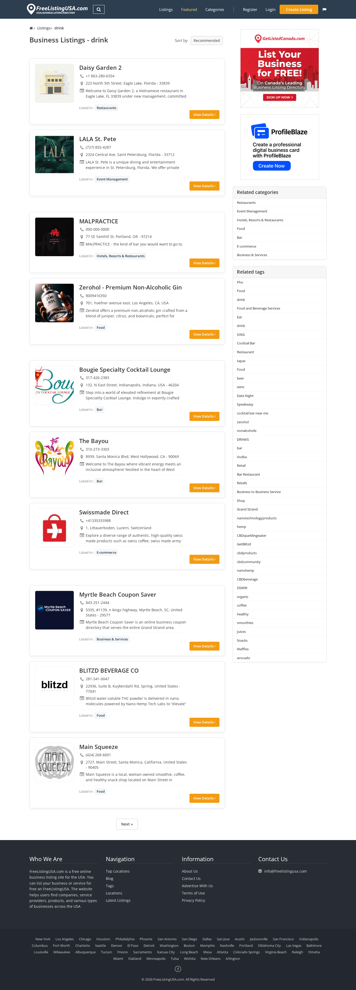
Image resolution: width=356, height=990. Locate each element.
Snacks (242, 640)
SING (241, 334)
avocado (243, 657)
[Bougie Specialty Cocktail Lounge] (54, 385)
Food (101, 327)
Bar (100, 409)
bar (239, 448)
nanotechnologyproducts (257, 518)
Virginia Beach (276, 952)
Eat (239, 317)
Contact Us (191, 878)
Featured (189, 9)
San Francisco (283, 939)
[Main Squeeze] (54, 762)
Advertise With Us (197, 885)
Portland (246, 945)
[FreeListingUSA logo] (57, 9)
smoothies (245, 622)
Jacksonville (259, 939)
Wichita (189, 958)
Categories (214, 9)
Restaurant (245, 352)
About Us (190, 871)
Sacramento (142, 952)
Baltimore (314, 945)
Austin (240, 939)
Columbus (40, 945)
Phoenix (146, 939)
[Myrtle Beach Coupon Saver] (54, 610)
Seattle (100, 945)
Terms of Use (193, 893)
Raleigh (297, 952)
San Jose (223, 939)
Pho (240, 282)
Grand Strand (247, 509)
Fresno (122, 952)
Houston (103, 939)
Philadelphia (124, 939)
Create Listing (299, 9)
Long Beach (189, 952)
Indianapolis (308, 939)
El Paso (132, 945)
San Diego (189, 939)
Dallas (207, 939)
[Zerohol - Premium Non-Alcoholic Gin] (54, 303)
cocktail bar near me (252, 413)
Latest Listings (118, 900)
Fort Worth (61, 945)
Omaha (314, 952)
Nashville (227, 945)
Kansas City (166, 952)
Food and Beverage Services (258, 308)
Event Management (112, 179)
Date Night (245, 395)
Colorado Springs (246, 952)
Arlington (233, 958)
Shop (241, 500)
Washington (169, 945)
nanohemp (245, 570)
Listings (166, 9)
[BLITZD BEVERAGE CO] (54, 686)
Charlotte (82, 945)
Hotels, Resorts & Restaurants (121, 256)
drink (241, 299)
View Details (203, 114)
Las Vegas (293, 945)
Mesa (207, 952)
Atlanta (222, 952)
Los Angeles (65, 939)
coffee (242, 605)
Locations (114, 893)
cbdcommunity (249, 561)
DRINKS (243, 439)
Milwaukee (61, 952)
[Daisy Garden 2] (54, 83)
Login (270, 9)
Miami (118, 958)
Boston (189, 945)
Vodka (242, 457)
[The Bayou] (54, 456)
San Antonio (167, 939)
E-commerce (106, 552)
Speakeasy (245, 404)
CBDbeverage (247, 579)
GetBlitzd (244, 544)
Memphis (207, 945)
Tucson (106, 952)
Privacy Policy (193, 900)
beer (240, 378)
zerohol (243, 422)
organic (242, 596)
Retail (241, 465)
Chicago (85, 939)
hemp (241, 526)
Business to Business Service (259, 491)
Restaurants (106, 107)
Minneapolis (155, 958)
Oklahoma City (269, 945)
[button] (324, 9)
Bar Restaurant (248, 474)
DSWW (242, 587)
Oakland (134, 958)
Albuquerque (85, 952)
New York (42, 939)
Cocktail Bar (246, 343)
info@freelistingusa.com (285, 871)
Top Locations (118, 871)
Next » (127, 824)
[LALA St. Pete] (54, 154)
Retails (242, 483)
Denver (116, 945)
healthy (243, 614)
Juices (241, 631)
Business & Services (112, 639)
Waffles (243, 649)
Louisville (41, 952)
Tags (110, 885)
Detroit (149, 945)
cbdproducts (247, 553)
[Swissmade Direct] (54, 528)
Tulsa (175, 958)
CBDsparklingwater (251, 535)
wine (240, 386)
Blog (109, 878)
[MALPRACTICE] (54, 237)
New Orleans (210, 958)
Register (250, 9)
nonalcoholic (247, 430)
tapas (241, 360)
